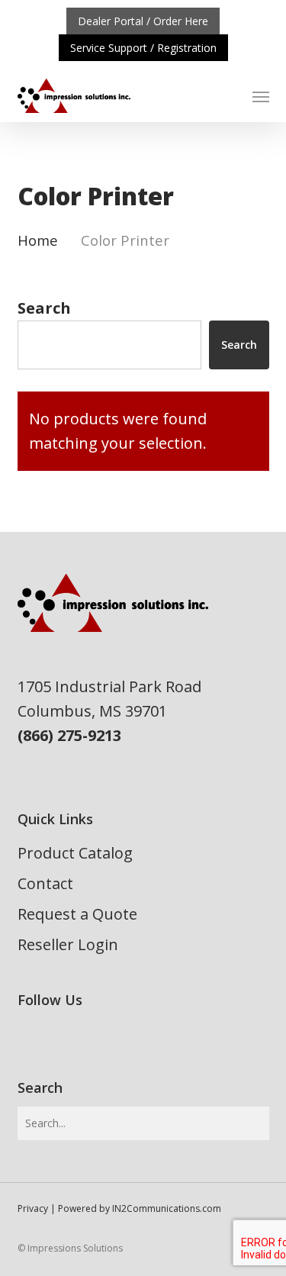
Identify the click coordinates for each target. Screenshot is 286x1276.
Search (44, 308)
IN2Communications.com (166, 1208)
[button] (260, 96)
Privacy (33, 1208)
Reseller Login (68, 944)
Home (38, 240)
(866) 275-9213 (69, 735)
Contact (45, 883)
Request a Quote (77, 914)
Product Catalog (75, 853)
